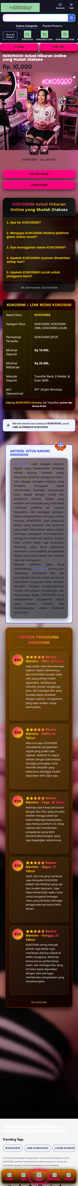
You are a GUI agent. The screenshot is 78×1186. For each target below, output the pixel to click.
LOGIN (19, 47)
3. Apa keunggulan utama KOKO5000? (36, 247)
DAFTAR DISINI (39, 174)
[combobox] (35, 17)
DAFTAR (58, 47)
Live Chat (68, 1179)
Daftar (39, 1179)
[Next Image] (75, 111)
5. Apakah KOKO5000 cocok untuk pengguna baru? (33, 274)
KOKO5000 (21, 463)
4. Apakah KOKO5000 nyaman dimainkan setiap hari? (38, 260)
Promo (9, 1179)
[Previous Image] (3, 111)
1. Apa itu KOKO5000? (24, 222)
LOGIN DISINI (39, 185)
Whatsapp (55, 1179)
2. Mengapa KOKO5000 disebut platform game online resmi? (38, 235)
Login (23, 1179)
